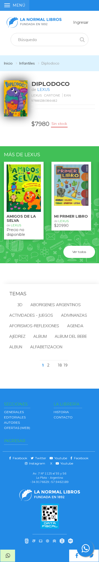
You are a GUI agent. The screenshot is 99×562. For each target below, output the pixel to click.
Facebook (19, 458)
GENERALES (14, 412)
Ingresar (80, 22)
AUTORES (12, 422)
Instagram (36, 463)
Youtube (60, 458)
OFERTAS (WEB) (17, 428)
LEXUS (43, 89)
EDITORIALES (15, 417)
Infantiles (27, 63)
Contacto (63, 417)
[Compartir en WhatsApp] (7, 556)
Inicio (8, 63)
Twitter (40, 458)
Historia (61, 412)
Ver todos (79, 252)
